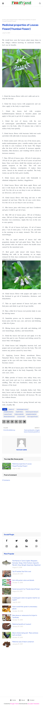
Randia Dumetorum (9, 416)
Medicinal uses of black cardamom (23, 642)
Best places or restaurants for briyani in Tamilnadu (24, 616)
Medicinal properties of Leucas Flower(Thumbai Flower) (22, 465)
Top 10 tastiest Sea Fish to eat (21, 571)
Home (4, 19)
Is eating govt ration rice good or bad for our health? (26, 599)
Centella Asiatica (8, 411)
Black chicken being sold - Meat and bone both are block (25, 634)
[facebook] (6, 540)
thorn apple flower (12, 19)
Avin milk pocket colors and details (23, 580)
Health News (19, 411)
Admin (25, 450)
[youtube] (16, 546)
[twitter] (16, 540)
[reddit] (26, 540)
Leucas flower (8, 414)
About (23, 700)
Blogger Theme (14, 703)
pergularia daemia (31, 414)
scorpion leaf (21, 416)
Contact (32, 700)
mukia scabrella (19, 414)
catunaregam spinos (22, 409)
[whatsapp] (36, 546)
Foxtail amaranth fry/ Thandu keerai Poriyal (25, 589)
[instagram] (6, 546)
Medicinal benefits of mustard (21, 624)
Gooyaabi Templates (33, 703)
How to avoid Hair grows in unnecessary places (24, 608)
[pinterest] (36, 540)
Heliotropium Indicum (32, 411)
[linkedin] (26, 546)
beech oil (11, 409)
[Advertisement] (21, 12)
